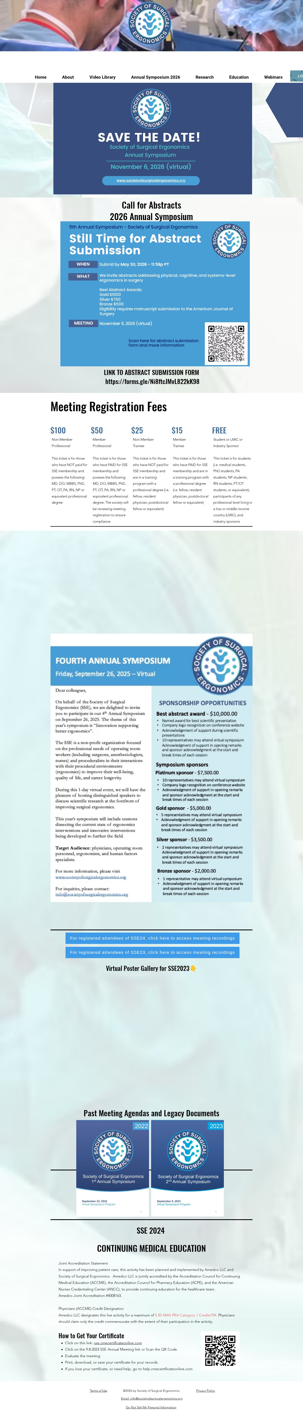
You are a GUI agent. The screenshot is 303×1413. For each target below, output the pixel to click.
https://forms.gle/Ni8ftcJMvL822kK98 (152, 381)
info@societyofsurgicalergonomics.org (156, 1398)
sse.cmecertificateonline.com (118, 1343)
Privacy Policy (205, 1391)
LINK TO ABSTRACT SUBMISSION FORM (151, 372)
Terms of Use (98, 1391)
